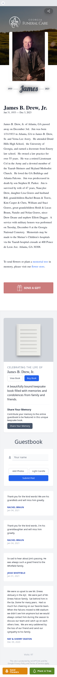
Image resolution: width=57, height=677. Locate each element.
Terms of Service (37, 663)
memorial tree (40, 261)
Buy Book (31, 378)
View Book (15, 378)
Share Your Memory (20, 425)
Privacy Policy (20, 663)
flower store (38, 266)
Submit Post (28, 478)
